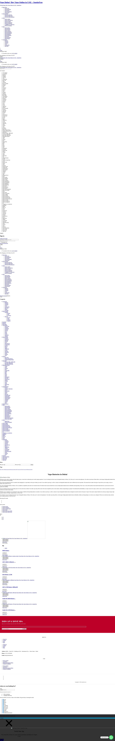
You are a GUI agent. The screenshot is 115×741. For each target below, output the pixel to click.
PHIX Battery (5, 550)
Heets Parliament (8, 35)
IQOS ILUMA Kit (8, 14)
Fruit (8, 314)
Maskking (4, 434)
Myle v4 (4, 436)
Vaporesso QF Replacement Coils (27, 469)
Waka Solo (7, 384)
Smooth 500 (7, 379)
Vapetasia (6, 399)
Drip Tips (6, 46)
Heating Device (5, 403)
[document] (57, 730)
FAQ (4, 641)
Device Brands (5, 337)
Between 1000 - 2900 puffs (10, 361)
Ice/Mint (8, 319)
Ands (6, 367)
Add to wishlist (5, 539)
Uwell (6, 333)
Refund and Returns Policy (8, 662)
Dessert (8, 313)
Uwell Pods (7, 449)
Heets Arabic (7, 27)
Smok (6, 332)
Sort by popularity (5, 507)
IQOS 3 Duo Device (9, 20)
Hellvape (6, 340)
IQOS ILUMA (5, 424)
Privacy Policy (6, 660)
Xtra (5, 385)
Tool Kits (6, 310)
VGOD (6, 381)
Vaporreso (7, 334)
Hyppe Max (7, 370)
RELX (6, 346)
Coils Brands (4, 325)
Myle (6, 373)
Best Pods (7, 357)
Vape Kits (4, 459)
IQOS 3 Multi (7, 19)
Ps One (6, 345)
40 (2, 518)
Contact (4, 640)
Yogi (6, 402)
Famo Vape (7, 326)
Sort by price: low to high (7, 510)
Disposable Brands (6, 365)
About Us (5, 639)
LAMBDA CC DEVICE (9, 24)
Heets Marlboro (8, 34)
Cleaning (6, 42)
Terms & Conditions (7, 663)
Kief (5, 372)
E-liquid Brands (5, 386)
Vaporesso (7, 352)
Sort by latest (4, 509)
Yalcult (6, 401)
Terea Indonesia (8, 9)
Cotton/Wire (7, 45)
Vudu (6, 383)
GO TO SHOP (14, 53)
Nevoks (6, 330)
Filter (32, 464)
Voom (6, 353)
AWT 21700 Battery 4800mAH (10, 587)
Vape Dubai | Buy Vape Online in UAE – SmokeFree (21, 2)
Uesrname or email (3, 239)
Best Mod (4, 322)
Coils (6, 43)
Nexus (3, 437)
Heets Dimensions (8, 32)
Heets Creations (8, 31)
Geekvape (7, 339)
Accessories (4, 295)
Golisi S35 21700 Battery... (8, 610)
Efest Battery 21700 (7, 574)
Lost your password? (4, 243)
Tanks (6, 309)
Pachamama (7, 376)
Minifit (3, 435)
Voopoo (6, 354)
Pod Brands (4, 439)
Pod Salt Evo (7, 343)
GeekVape (7, 328)
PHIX (6, 548)
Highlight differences (8, 695)
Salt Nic (6, 316)
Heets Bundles (7, 28)
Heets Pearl (7, 36)
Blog (4, 642)
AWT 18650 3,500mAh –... (9, 562)
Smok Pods (7, 447)
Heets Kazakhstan (8, 33)
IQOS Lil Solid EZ (8, 23)
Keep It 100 (7, 390)
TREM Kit (7, 348)
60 (2, 519)
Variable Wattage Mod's (9, 359)
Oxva (6, 331)
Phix (2, 469)
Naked (6, 392)
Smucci (6, 380)
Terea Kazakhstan (8, 11)
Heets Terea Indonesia (9, 417)
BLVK (6, 387)
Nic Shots (9, 315)
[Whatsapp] (111, 737)
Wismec (6, 336)
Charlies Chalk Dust (8, 388)
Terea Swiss (7, 12)
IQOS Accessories (8, 25)
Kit (3, 431)
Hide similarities (7, 694)
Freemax (6, 327)
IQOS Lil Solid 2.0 (8, 22)
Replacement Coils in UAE (13, 469)
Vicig (6, 382)
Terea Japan (7, 10)
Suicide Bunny (7, 397)
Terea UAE (7, 8)
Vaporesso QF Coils (20, 469)
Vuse (6, 355)
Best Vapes (4, 324)
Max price (17, 464)
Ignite (6, 371)
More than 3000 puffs (9, 364)
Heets (3, 404)
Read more (4, 579)
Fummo (6, 368)
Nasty (6, 374)
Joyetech (6, 329)
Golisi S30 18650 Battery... (8, 598)
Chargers (6, 41)
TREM (6, 448)
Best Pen (4, 323)
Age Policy (5, 661)
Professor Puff (7, 395)
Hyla (6, 369)
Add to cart (4, 566)
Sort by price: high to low (7, 512)
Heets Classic (7, 29)
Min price (2, 464)
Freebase (6, 312)
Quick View (4, 542)
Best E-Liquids (5, 311)
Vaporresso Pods (8, 451)
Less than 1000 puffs (9, 362)
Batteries (6, 40)
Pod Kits (4, 455)
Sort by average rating (6, 508)
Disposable (4, 360)
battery (1, 469)
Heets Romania (8, 37)
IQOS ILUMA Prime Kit (9, 17)
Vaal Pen (6, 351)
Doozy (6, 389)
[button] (57, 49)
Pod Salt (6, 378)
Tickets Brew (7, 398)
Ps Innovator (7, 344)
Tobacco (8, 320)
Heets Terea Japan (8, 419)
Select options (5, 555)
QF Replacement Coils (7, 469)
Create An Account (3, 238)
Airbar (6, 366)
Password (2, 240)
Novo (3, 438)
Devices (3, 356)
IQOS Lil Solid (8, 21)
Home (1, 295)
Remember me (4, 242)
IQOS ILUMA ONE (9, 15)
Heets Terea (7, 421)
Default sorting (5, 506)
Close (1, 50)
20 (2, 517)
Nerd (6, 375)
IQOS (3, 420)
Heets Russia (7, 38)
